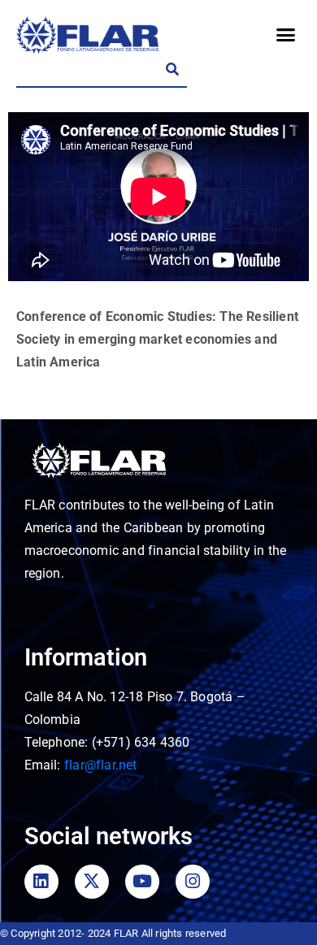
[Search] (172, 70)
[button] (285, 35)
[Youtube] (142, 882)
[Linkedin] (41, 882)
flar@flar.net (100, 765)
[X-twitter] (92, 882)
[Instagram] (193, 882)
